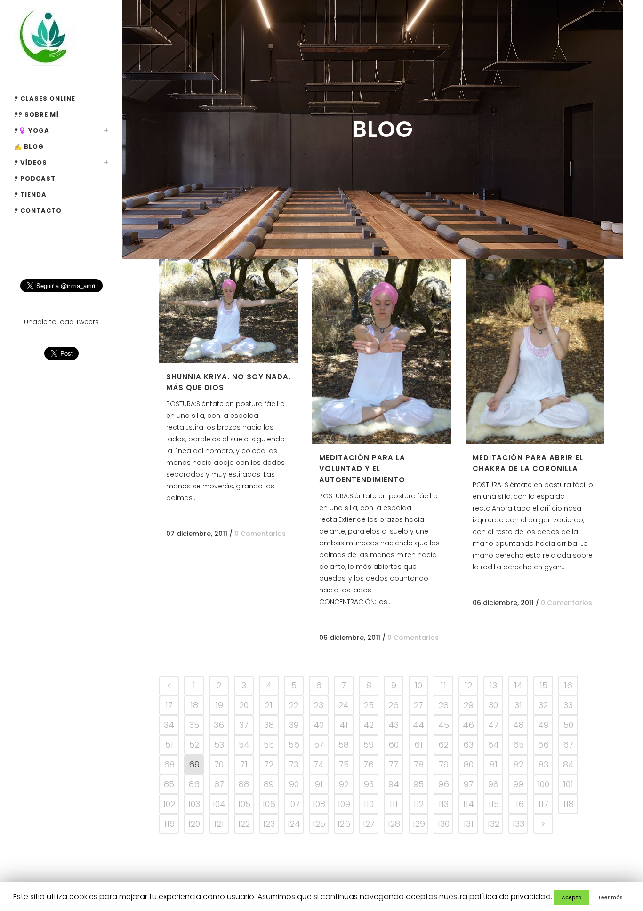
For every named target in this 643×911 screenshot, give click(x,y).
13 (493, 685)
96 (443, 784)
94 (393, 784)
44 (418, 725)
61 (418, 745)
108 (319, 804)
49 (543, 725)
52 (194, 745)
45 (443, 725)
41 (343, 725)
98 (493, 784)
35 (194, 725)
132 (493, 824)
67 (568, 745)
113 (443, 804)
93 (369, 784)
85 (169, 784)
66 (543, 745)
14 (518, 685)
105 (244, 804)
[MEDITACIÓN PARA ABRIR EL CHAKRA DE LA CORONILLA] (535, 351)
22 (293, 705)
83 (543, 764)
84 (568, 764)
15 (543, 685)
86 (194, 784)
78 (419, 764)
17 (169, 705)
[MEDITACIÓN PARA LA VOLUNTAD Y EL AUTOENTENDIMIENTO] (381, 351)
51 (169, 745)
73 (293, 764)
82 (518, 764)
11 (443, 685)
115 (493, 804)
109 (344, 804)
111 (393, 804)
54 (244, 745)
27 (418, 705)
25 (369, 705)
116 (518, 804)
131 (468, 824)
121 (219, 824)
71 (244, 764)
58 (343, 745)
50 (568, 725)
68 (169, 764)
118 (568, 804)
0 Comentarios (260, 533)
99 (518, 784)
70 (219, 764)
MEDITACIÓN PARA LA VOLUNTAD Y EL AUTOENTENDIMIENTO (362, 469)
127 (368, 824)
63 (468, 745)
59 (368, 745)
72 (268, 764)
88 (244, 784)
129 (418, 824)
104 (218, 804)
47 (493, 725)
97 (469, 784)
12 (468, 685)
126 (343, 824)
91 (319, 784)
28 (444, 705)
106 (268, 804)
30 (493, 705)
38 (269, 725)
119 (169, 824)
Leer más (611, 897)
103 (194, 804)
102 (169, 804)
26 (393, 705)
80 (469, 764)
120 (194, 824)
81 (494, 764)
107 (294, 804)
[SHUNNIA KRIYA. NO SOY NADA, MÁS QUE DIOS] (228, 311)
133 (518, 824)
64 (493, 745)
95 (418, 784)
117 (543, 804)
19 (219, 705)
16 (568, 685)
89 (269, 784)
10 (418, 685)
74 (318, 764)
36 (219, 725)
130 (443, 824)
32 (543, 705)
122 (244, 824)
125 (319, 824)
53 (219, 745)
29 (469, 705)
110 (368, 804)
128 (393, 824)
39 (294, 725)
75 (344, 764)
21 (269, 705)
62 (443, 745)
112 (418, 804)
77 (393, 764)
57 (319, 745)
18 (194, 705)
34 (169, 725)
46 (468, 725)
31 (518, 705)
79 (444, 764)
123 (269, 824)
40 (318, 725)
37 (244, 725)
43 (393, 725)
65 (518, 745)
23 (318, 705)
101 (568, 784)
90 (294, 784)
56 (294, 745)
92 (344, 784)
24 (343, 705)
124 (293, 824)
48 (518, 725)
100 (543, 784)
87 (219, 784)
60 (393, 745)
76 (368, 764)
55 (269, 745)
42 (368, 725)
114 (468, 804)
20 (244, 705)
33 (568, 705)
